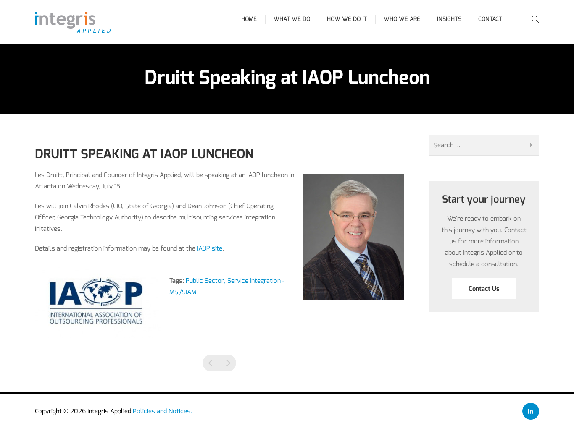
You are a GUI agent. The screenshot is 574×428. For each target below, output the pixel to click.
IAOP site (209, 248)
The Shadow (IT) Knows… (211, 363)
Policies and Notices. (162, 411)
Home (249, 19)
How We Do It (347, 19)
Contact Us (484, 288)
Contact (490, 19)
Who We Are (402, 19)
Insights (449, 19)
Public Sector (205, 281)
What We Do (292, 19)
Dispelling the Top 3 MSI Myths (227, 363)
